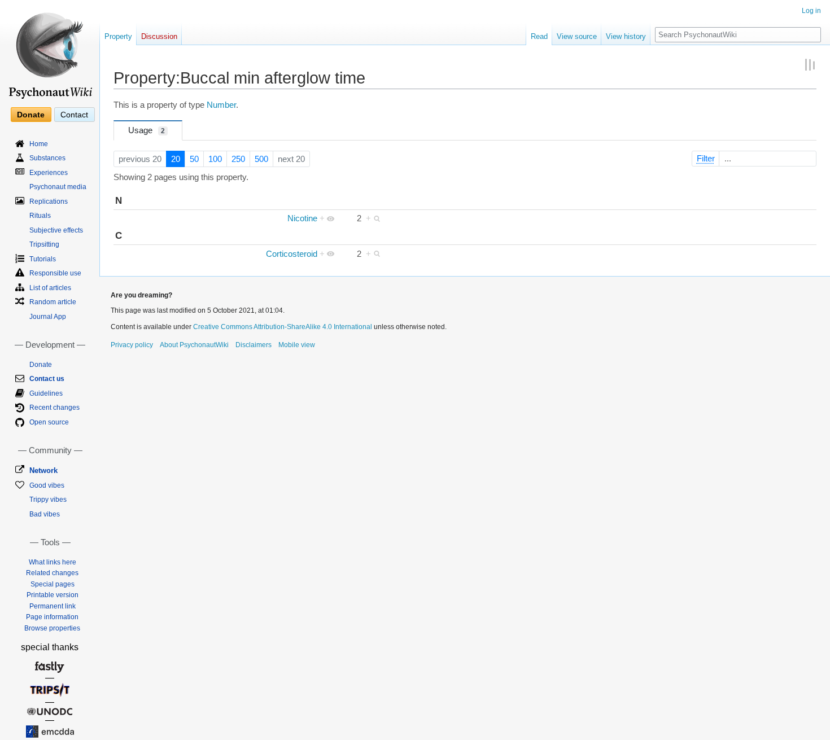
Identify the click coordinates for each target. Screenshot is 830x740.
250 (238, 159)
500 (261, 159)
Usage (146, 130)
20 (175, 159)
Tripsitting (44, 244)
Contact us (46, 379)
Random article (52, 302)
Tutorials (42, 259)
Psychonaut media (57, 187)
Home (38, 144)
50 (194, 159)
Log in (811, 11)
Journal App (47, 317)
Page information (52, 617)
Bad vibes (44, 514)
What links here (52, 562)
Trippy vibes (48, 499)
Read (539, 36)
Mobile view (296, 345)
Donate (31, 114)
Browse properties (52, 628)
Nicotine (302, 218)
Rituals (40, 216)
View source (577, 36)
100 (215, 159)
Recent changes (54, 407)
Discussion (159, 36)
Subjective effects (56, 230)
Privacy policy (132, 345)
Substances (47, 158)
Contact (74, 114)
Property (118, 36)
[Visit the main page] (50, 51)
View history (626, 36)
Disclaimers (253, 345)
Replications (48, 201)
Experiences (48, 173)
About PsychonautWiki (194, 345)
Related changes (52, 573)
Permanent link (52, 606)
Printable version (52, 595)
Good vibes (46, 485)
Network (43, 470)
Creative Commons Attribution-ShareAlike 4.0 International (282, 327)
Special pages (52, 584)
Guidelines (46, 393)
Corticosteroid (291, 254)
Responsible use (55, 273)
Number (221, 105)
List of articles (50, 288)
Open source (49, 422)
